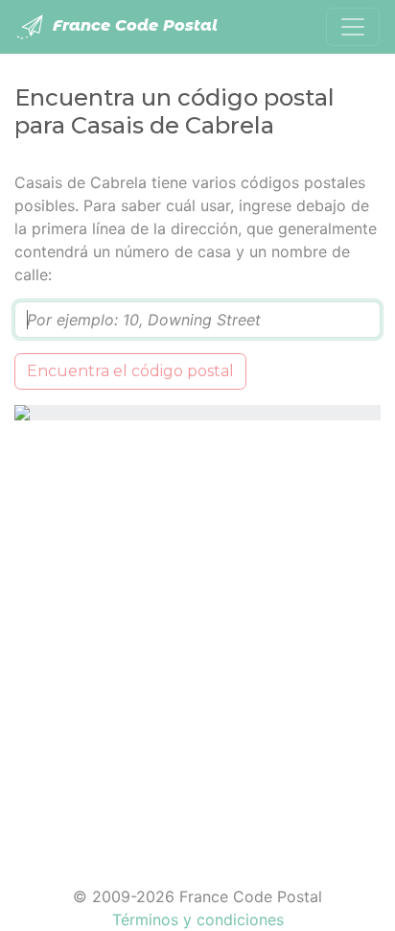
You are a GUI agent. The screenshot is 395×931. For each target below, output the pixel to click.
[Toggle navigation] (353, 27)
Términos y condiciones (198, 919)
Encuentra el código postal (130, 371)
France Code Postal (133, 25)
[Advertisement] (197, 641)
